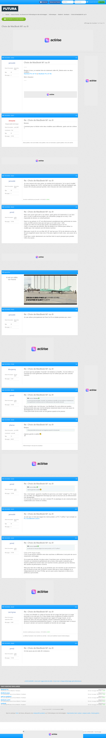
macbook (3, 703)
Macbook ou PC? (5, 700)
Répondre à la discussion (13, 19)
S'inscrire (43, 2)
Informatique (52, 14)
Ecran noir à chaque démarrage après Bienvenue (67, 681)
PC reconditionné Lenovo (31, 518)
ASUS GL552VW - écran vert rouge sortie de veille (38, 681)
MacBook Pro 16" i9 (30, 74)
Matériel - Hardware (63, 14)
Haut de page (97, 732)
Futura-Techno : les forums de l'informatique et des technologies (29, 14)
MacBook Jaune (5, 693)
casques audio (86, 713)
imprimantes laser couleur (74, 713)
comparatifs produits (39, 713)
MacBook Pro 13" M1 (45, 74)
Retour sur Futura (55, 2)
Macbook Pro (4, 689)
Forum (7, 14)
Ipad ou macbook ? (6, 696)
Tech (17, 713)
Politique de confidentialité (86, 732)
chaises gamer (95, 713)
